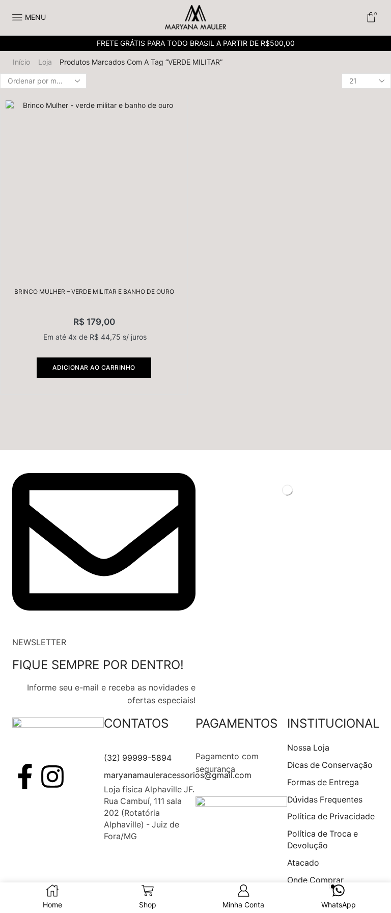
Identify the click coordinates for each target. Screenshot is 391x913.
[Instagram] (52, 776)
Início (21, 62)
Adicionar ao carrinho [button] (93, 367)
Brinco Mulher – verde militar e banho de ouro (94, 291)
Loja (45, 62)
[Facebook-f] (25, 776)
